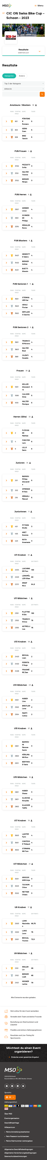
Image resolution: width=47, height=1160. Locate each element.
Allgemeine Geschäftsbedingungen (18, 1149)
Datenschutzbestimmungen (15, 1156)
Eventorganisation (11, 1118)
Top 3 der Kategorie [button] (12, 84)
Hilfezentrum (9, 1127)
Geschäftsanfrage (11, 1123)
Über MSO (8, 1114)
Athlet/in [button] (8, 89)
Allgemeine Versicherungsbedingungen (20, 1153)
